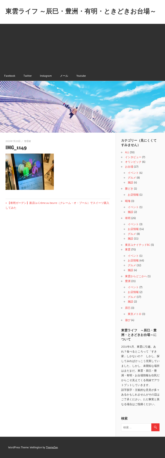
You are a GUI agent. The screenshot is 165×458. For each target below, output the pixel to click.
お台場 (129, 166)
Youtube (81, 75)
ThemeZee (52, 447)
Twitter (28, 75)
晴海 (128, 201)
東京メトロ (134, 314)
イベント (133, 172)
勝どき (129, 188)
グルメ (132, 177)
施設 (130, 182)
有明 (128, 218)
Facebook (9, 75)
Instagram (46, 75)
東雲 (128, 249)
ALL (127, 152)
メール (64, 75)
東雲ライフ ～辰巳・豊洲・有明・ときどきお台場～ (80, 11)
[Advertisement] (82, 46)
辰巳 (128, 307)
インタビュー (133, 157)
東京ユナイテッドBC (137, 244)
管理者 (27, 141)
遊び (128, 320)
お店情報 (133, 194)
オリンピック (133, 161)
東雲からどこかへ (136, 276)
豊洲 (128, 281)
